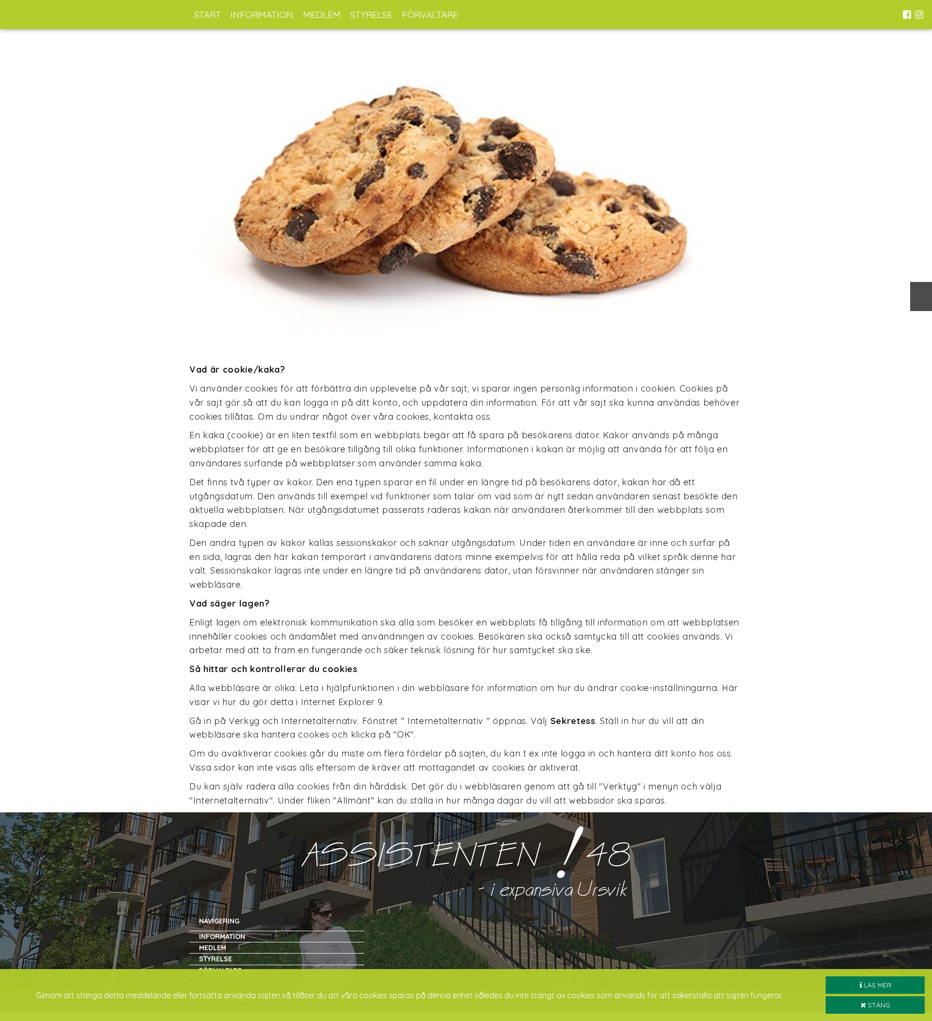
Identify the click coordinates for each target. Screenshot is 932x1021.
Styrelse (371, 14)
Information (262, 14)
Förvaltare (430, 14)
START (207, 14)
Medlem (322, 14)
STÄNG (878, 1005)
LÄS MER (876, 985)
